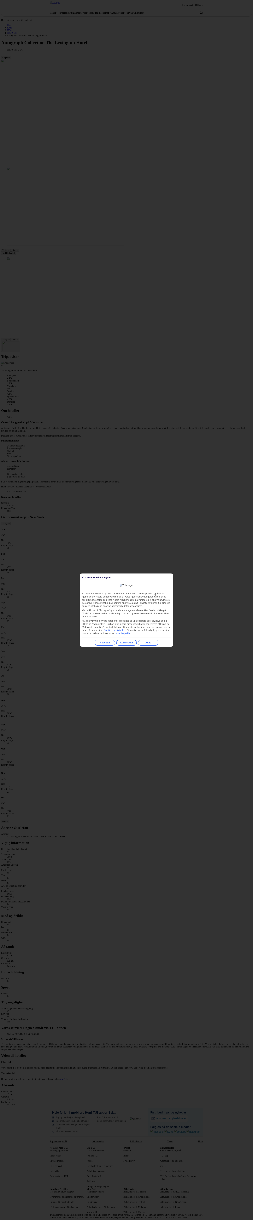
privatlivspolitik (122, 633)
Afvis (148, 642)
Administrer (126, 642)
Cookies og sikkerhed (115, 630)
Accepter (105, 642)
